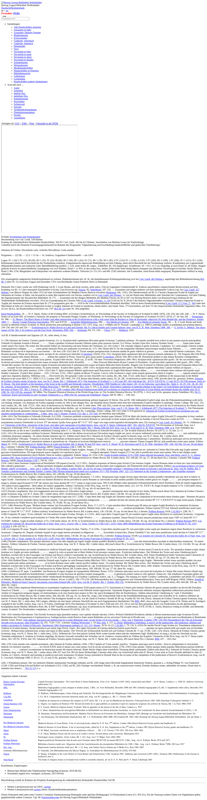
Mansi (4, 444)
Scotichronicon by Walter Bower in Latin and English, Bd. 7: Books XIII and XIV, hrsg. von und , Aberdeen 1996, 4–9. (105, 428)
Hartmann (111, 292)
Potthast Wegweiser (49, 386)
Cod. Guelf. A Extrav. (92, 300)
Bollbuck (123, 330)
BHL (137, 601)
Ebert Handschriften (10, 314)
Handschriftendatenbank (13, 8)
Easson (81, 289)
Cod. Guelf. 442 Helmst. (109, 295)
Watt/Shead (95, 289)
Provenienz (19, 101)
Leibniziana (19, 76)
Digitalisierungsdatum (24, 112)
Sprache (18, 107)
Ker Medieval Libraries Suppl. (152, 322)
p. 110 (107, 300)
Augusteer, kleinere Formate (27, 32)
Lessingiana (19, 79)
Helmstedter (19, 46)
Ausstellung (19, 118)
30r (193, 303)
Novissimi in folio (22, 51)
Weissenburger (21, 65)
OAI (17, 123)
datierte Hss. (20, 93)
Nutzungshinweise (50, 797)
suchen (47, 786)
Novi (16, 49)
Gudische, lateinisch (23, 43)
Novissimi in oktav (23, 57)
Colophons (87, 354)
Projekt (17, 115)
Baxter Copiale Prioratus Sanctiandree (31, 322)
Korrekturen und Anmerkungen (25, 236)
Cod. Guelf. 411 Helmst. (170, 422)
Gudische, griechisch (24, 40)
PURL (16, 13)
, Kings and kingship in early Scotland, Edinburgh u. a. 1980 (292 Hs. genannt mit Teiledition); (101, 393)
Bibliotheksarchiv (22, 73)
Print (31, 123)
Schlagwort (19, 104)
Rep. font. (85, 386)
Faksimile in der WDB (47, 123)
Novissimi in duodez (23, 59)
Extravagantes (20, 38)
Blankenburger (21, 35)
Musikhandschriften (23, 68)
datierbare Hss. (21, 96)
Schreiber (18, 90)
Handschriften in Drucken (26, 70)
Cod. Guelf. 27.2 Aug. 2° (178, 303)
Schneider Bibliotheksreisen (84, 322)
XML (24, 123)
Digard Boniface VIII (64, 447)
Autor (16, 88)
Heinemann (197, 316)
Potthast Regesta (38, 447)
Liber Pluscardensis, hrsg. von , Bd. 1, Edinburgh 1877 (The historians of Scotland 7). (139, 408)
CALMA (175, 511)
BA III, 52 (60, 308)
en (7, 10)
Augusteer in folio (22, 30)
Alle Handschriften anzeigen (27, 27)
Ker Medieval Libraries (118, 322)
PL (42, 622)
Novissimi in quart (22, 54)
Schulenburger (21, 62)
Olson (107, 330)
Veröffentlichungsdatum (25, 109)
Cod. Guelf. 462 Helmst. (151, 279)
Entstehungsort (21, 98)
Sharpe (105, 395)
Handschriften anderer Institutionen (30, 81)
